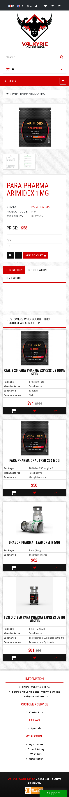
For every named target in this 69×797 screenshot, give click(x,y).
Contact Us (36, 712)
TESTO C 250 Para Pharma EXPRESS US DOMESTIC (34, 619)
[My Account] (38, 6)
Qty (9, 240)
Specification (37, 270)
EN (22, 6)
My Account (36, 744)
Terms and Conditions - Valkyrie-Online (36, 691)
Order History (36, 749)
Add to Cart (34, 255)
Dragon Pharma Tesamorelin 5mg (34, 542)
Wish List (36, 754)
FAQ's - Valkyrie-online (36, 687)
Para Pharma (40, 206)
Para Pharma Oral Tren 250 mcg (34, 460)
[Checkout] (59, 6)
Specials (36, 728)
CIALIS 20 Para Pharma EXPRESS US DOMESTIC (34, 372)
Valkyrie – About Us (36, 696)
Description (14, 270)
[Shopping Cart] (53, 6)
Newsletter (36, 758)
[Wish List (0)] (46, 6)
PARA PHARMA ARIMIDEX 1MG (28, 93)
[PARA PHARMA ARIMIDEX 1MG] (34, 126)
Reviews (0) (13, 278)
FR (12, 6)
